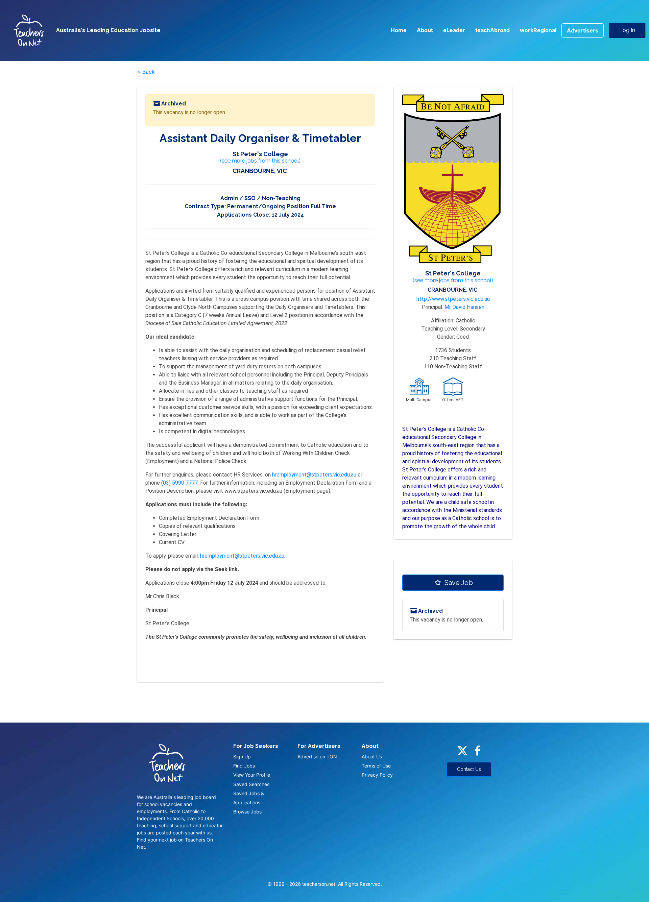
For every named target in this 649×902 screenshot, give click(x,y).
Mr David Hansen (464, 307)
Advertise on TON (317, 756)
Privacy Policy (377, 775)
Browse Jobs (247, 811)
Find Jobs (244, 766)
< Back (146, 71)
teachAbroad (492, 30)
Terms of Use (376, 766)
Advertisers (582, 30)
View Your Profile (251, 775)
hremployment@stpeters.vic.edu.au (314, 474)
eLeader (454, 30)
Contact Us (469, 769)
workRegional (538, 30)
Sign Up (242, 756)
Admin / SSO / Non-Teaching (260, 198)
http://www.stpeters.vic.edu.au (453, 299)
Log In (627, 30)
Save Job (458, 583)
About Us (372, 756)
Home (399, 30)
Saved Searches (251, 784)
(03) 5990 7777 (179, 483)
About (425, 30)
